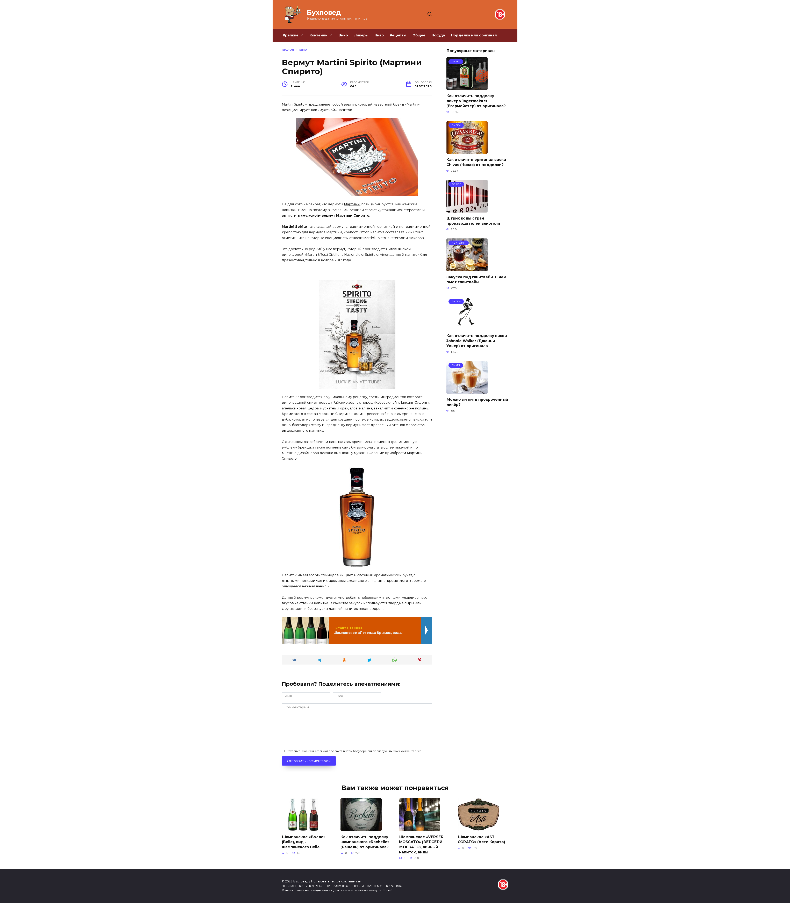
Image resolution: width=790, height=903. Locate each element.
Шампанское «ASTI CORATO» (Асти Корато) (481, 839)
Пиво (379, 35)
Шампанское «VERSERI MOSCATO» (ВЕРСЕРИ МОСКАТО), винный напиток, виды (422, 844)
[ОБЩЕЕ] (467, 210)
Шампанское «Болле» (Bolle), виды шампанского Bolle (303, 841)
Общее (418, 35)
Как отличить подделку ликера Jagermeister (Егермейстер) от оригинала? (476, 101)
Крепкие (291, 35)
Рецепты (398, 35)
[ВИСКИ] (467, 151)
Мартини (352, 204)
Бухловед (324, 12)
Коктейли (319, 35)
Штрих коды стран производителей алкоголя (473, 220)
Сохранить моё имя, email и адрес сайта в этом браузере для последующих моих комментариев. (354, 751)
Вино (343, 35)
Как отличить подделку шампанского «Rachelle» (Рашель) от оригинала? (364, 841)
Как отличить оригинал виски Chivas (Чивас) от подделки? (476, 162)
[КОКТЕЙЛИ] (467, 269)
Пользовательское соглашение (336, 881)
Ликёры (361, 35)
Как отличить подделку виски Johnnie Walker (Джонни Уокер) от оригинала (476, 341)
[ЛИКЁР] (467, 87)
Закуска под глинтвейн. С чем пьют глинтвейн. (476, 279)
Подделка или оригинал (474, 35)
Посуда (438, 35)
